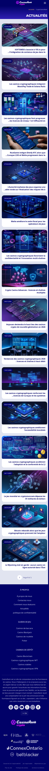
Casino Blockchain (24, 656)
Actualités (24, 608)
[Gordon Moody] (32, 741)
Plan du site (8, 768)
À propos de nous (24, 596)
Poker (24, 640)
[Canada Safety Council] (27, 735)
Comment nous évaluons (24, 604)
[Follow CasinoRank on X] (27, 707)
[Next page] (19, 577)
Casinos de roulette (24, 636)
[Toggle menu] (45, 3)
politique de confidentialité (24, 612)
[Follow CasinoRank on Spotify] (16, 707)
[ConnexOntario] (24, 748)
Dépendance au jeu (40, 763)
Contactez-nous (24, 600)
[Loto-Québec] (16, 735)
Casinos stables (24, 664)
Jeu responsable (27, 763)
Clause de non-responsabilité (12, 763)
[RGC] (5, 735)
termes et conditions (38, 768)
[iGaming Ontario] (17, 741)
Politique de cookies (22, 768)
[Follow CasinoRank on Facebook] (38, 707)
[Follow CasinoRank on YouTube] (21, 707)
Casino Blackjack (24, 632)
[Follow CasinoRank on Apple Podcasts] (11, 707)
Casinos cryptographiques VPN (24, 668)
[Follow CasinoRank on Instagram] (32, 707)
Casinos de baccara (24, 628)
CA (26, 713)
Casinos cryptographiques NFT (24, 660)
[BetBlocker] (28, 754)
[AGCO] (38, 735)
